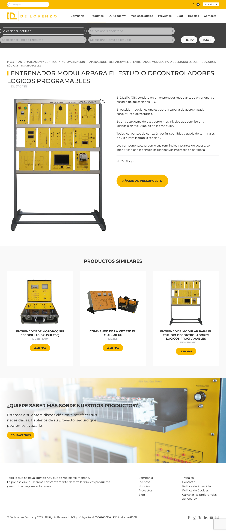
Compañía (78, 15)
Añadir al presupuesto (142, 181)
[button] (103, 101)
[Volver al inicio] (32, 16)
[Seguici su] (217, 517)
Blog (180, 15)
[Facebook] (189, 517)
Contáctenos (21, 435)
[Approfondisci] (40, 302)
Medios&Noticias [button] (142, 15)
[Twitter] (200, 517)
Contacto (210, 15)
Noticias (144, 486)
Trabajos (193, 15)
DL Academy (117, 15)
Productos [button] (97, 15)
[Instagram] (194, 517)
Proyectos (165, 15)
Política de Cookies (195, 490)
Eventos (144, 482)
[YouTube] (211, 517)
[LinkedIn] (206, 517)
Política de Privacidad (197, 486)
